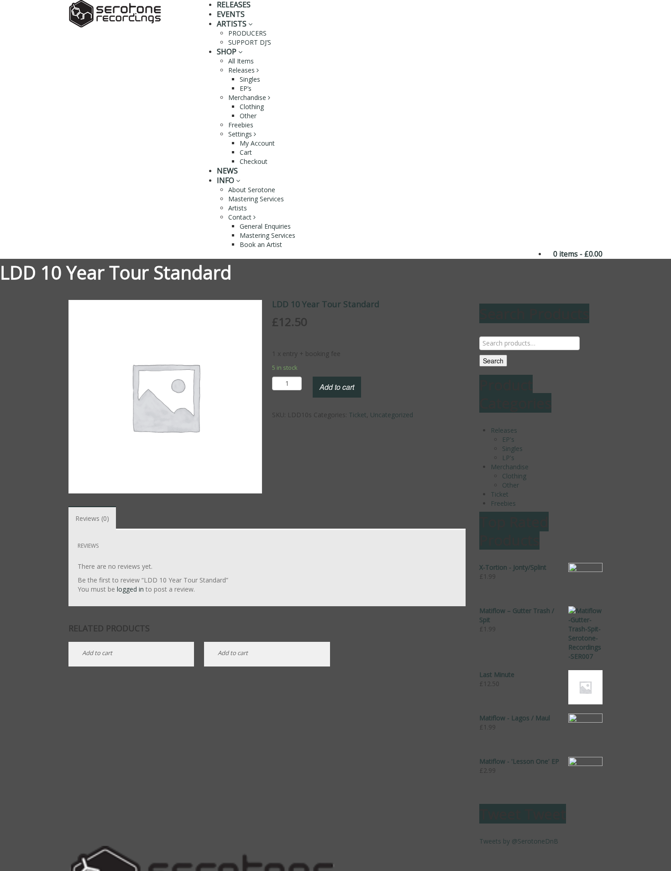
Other (248, 115)
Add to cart (337, 387)
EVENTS (231, 14)
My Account (257, 143)
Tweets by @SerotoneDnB (518, 841)
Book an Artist (261, 244)
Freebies (240, 125)
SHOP (227, 52)
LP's (508, 457)
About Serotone (251, 189)
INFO (226, 180)
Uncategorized (391, 414)
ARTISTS (232, 24)
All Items (241, 61)
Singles (250, 79)
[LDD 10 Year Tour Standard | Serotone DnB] (115, 13)
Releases (242, 70)
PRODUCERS (247, 33)
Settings (241, 134)
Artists (237, 208)
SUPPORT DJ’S (249, 42)
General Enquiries (265, 226)
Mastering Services (256, 198)
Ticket (358, 414)
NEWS (227, 171)
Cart (246, 152)
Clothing (252, 106)
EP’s (246, 88)
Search (493, 360)
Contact (240, 217)
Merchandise (248, 97)
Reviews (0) (92, 518)
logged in (130, 589)
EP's (508, 439)
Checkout (253, 161)
